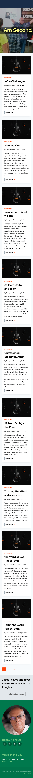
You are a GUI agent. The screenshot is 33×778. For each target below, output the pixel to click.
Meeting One (12, 145)
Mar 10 (8, 560)
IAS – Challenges (14, 81)
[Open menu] (29, 3)
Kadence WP (26, 774)
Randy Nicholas (10, 85)
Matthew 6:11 (7, 762)
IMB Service (8, 77)
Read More (11, 113)
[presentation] (16, 65)
